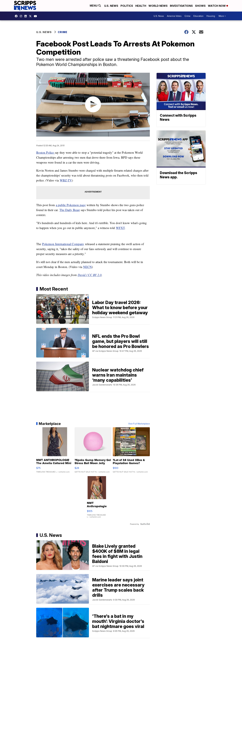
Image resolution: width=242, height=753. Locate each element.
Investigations (181, 5)
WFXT (120, 228)
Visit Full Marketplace (139, 423)
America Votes (174, 16)
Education (198, 16)
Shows (200, 5)
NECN (87, 267)
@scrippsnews (36, 16)
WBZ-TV (66, 180)
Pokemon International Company (63, 244)
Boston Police (45, 152)
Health (140, 5)
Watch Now (217, 5)
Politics (127, 5)
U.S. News (111, 5)
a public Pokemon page (71, 205)
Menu (94, 5)
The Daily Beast (69, 210)
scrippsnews (17, 16)
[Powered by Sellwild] (145, 524)
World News (158, 5)
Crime (187, 16)
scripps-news (26, 16)
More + (222, 16)
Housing (210, 16)
